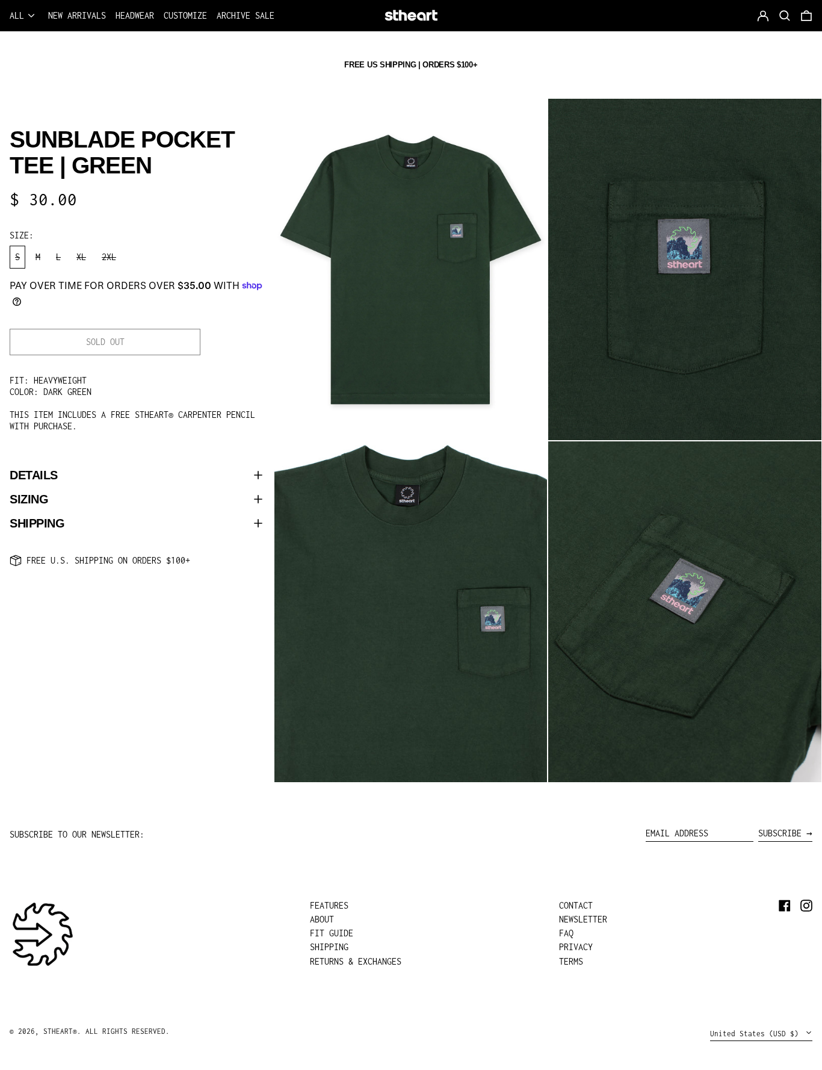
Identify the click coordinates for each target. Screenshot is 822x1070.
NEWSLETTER (583, 919)
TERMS (571, 961)
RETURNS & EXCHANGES (355, 961)
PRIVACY (576, 947)
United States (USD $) (756, 1033)
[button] (806, 15)
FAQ (566, 933)
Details (34, 475)
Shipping (37, 523)
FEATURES (329, 905)
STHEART (58, 1031)
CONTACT (576, 905)
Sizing (29, 499)
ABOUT (322, 919)
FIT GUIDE (331, 933)
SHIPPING (329, 947)
